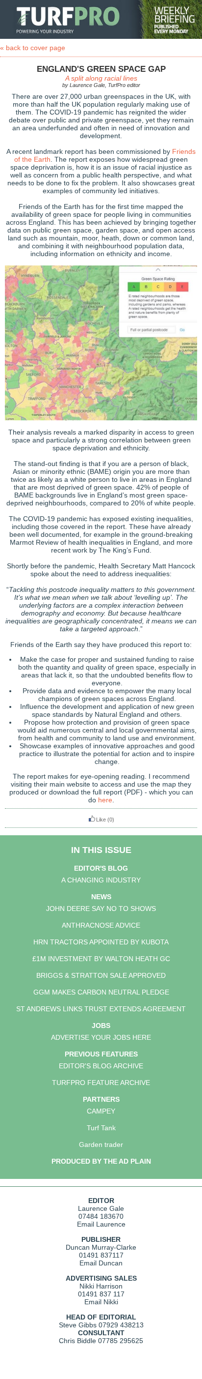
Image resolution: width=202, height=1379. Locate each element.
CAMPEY (101, 1111)
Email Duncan (101, 1263)
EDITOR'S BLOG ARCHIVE (101, 1066)
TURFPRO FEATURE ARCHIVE (101, 1082)
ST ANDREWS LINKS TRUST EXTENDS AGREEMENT (101, 1009)
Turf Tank (101, 1128)
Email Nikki (101, 1302)
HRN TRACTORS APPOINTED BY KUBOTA (101, 942)
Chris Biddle (77, 1341)
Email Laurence (101, 1224)
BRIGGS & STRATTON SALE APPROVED (101, 975)
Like (101, 819)
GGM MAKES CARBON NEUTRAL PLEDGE (101, 992)
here (105, 800)
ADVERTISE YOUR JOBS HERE (101, 1037)
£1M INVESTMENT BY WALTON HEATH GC (101, 959)
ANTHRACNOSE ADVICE (101, 925)
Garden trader (101, 1144)
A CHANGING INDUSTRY (101, 880)
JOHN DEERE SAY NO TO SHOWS (101, 908)
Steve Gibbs (78, 1325)
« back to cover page (32, 48)
